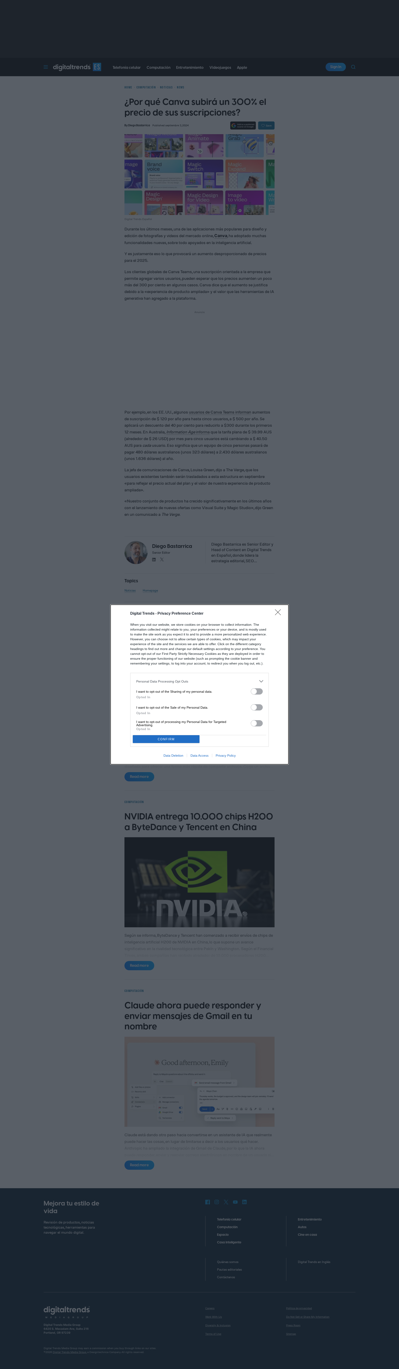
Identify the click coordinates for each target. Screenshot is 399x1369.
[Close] (279, 613)
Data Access (199, 755)
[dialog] (199, 684)
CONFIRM (166, 739)
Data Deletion (173, 755)
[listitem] (199, 681)
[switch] (257, 691)
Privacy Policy (226, 755)
